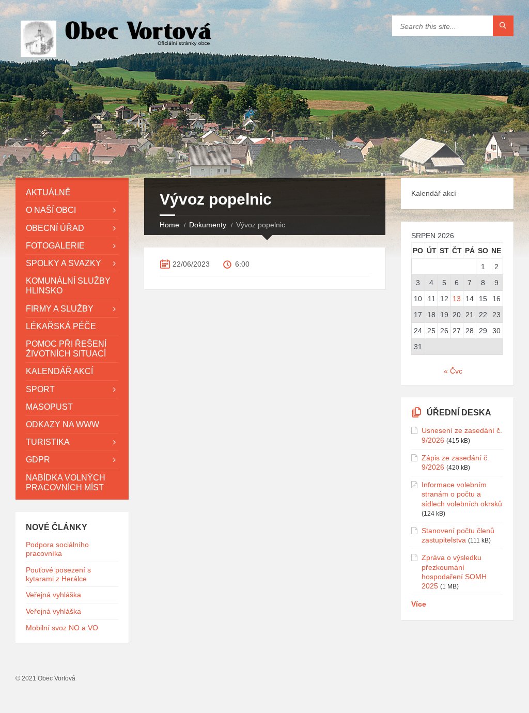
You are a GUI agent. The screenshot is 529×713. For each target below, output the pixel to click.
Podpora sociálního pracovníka (57, 548)
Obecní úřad (55, 228)
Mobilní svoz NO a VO (62, 628)
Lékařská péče (61, 326)
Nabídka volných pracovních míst (65, 482)
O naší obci (51, 210)
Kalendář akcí (59, 371)
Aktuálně (48, 192)
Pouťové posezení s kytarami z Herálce (58, 574)
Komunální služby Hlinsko (68, 285)
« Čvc (453, 371)
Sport (40, 389)
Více (418, 604)
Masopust (49, 406)
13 (457, 298)
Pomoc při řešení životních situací (66, 348)
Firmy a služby (60, 308)
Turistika (48, 442)
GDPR (38, 459)
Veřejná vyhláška (53, 595)
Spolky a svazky (63, 263)
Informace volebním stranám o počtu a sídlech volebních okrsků (462, 494)
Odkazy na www (62, 424)
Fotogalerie (55, 245)
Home (169, 225)
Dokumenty (207, 225)
